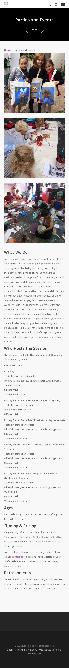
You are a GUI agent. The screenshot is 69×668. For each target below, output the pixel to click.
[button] (63, 4)
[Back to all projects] (34, 30)
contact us (17, 556)
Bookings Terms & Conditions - (23, 649)
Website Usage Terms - (50, 649)
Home (7, 50)
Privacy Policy (34, 653)
